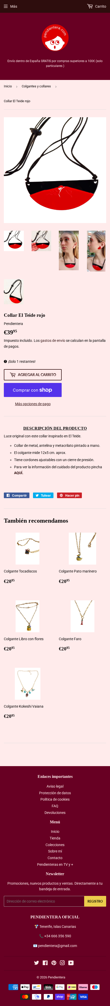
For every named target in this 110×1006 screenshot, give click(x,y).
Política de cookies (55, 799)
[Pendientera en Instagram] (62, 964)
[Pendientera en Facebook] (45, 964)
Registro (95, 901)
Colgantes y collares (36, 86)
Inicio (8, 86)
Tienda (55, 838)
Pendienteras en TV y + (55, 864)
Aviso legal (55, 786)
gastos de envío (52, 340)
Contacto (55, 858)
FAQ (55, 806)
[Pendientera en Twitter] (36, 964)
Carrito (100, 6)
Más (13, 6)
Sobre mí (55, 851)
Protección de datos (55, 793)
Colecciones (55, 845)
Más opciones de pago (33, 404)
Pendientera (56, 977)
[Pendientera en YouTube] (71, 964)
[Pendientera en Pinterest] (54, 964)
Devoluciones (55, 813)
